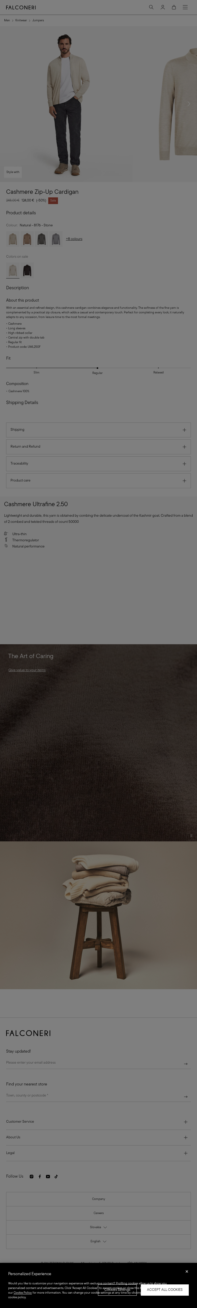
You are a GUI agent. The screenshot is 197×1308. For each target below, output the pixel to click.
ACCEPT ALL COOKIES (165, 1290)
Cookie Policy (23, 1292)
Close (187, 1273)
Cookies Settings (117, 1290)
